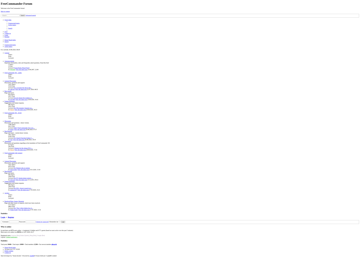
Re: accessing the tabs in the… (23, 88)
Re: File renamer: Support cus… (23, 108)
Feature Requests (9, 101)
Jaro (11, 139)
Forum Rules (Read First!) (22, 68)
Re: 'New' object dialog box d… (23, 208)
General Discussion (10, 81)
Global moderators (11, 237)
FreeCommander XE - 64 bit (12, 113)
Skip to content (5, 11)
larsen (12, 129)
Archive (6, 193)
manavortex (13, 169)
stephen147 (13, 190)
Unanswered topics (10, 45)
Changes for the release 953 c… (23, 148)
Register (11, 217)
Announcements (9, 61)
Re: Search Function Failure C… (23, 138)
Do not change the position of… (23, 98)
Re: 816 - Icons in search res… (23, 188)
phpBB (32, 256)
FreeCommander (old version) (13, 153)
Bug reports (7, 91)
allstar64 (54, 244)
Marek (12, 109)
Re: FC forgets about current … (23, 178)
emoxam (12, 180)
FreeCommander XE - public (13, 73)
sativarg (12, 89)
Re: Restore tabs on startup (22, 168)
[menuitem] (14, 23)
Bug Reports (8, 131)
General (6, 53)
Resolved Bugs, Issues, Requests (14, 201)
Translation (7, 141)
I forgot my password (42, 222)
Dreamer (12, 69)
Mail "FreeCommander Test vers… (24, 128)
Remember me (54, 222)
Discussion (7, 121)
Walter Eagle (14, 210)
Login (3, 217)
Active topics (8, 46)
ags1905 (12, 99)
